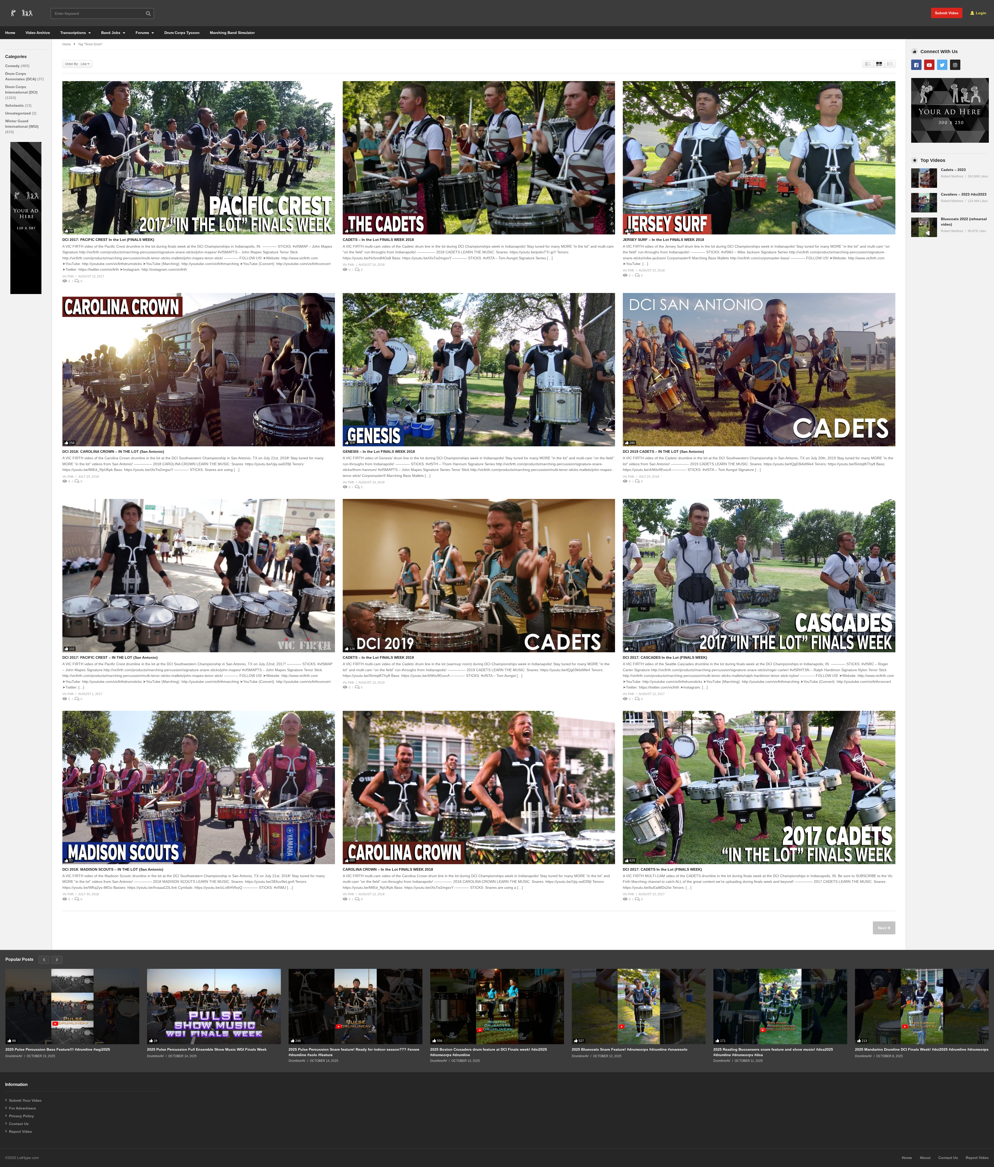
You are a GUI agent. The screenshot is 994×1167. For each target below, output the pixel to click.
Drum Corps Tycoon (182, 33)
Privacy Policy (21, 1116)
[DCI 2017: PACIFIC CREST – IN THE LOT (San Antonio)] (198, 575)
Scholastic (15, 105)
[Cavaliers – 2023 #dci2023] (924, 202)
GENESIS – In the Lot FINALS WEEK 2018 (379, 451)
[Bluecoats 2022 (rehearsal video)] (924, 227)
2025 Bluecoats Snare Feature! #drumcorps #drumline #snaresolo (630, 1049)
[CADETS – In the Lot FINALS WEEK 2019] (479, 575)
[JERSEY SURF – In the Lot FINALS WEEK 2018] (759, 157)
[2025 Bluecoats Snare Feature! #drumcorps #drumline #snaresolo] (639, 1006)
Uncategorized (18, 113)
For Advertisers (22, 1108)
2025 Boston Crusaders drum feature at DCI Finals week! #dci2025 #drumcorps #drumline (488, 1052)
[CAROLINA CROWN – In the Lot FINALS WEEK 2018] (479, 787)
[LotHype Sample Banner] (25, 293)
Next (882, 928)
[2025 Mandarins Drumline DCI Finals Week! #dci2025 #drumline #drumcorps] (922, 1006)
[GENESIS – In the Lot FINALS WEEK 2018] (479, 369)
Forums (143, 33)
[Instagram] (955, 65)
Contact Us (19, 1124)
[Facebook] (916, 65)
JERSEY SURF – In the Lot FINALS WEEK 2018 (663, 240)
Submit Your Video (25, 1100)
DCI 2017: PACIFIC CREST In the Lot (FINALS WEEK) (108, 240)
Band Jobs (111, 33)
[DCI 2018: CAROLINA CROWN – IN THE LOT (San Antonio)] (198, 369)
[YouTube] (929, 65)
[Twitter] (942, 65)
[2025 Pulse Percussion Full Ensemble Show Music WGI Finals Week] (214, 1006)
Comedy (13, 66)
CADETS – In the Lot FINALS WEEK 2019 (378, 657)
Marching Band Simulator (232, 33)
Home (10, 33)
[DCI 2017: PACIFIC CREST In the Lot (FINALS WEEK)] (198, 157)
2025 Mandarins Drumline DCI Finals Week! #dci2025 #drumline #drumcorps (922, 1049)
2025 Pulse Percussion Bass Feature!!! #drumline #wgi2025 (57, 1049)
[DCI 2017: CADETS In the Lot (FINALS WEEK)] (759, 787)
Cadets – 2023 (953, 170)
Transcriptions (73, 33)
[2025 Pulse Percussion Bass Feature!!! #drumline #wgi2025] (72, 1006)
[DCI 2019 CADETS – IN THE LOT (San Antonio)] (759, 369)
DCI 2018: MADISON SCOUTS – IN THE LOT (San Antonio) (112, 869)
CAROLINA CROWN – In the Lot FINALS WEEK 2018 (388, 869)
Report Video (20, 1131)
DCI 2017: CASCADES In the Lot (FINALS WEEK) (665, 657)
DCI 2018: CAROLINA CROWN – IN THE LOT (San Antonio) (113, 451)
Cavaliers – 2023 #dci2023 (963, 194)
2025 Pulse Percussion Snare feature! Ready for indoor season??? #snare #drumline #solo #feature (354, 1052)
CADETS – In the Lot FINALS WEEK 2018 (378, 240)
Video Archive (38, 33)
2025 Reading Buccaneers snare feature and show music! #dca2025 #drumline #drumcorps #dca (773, 1052)
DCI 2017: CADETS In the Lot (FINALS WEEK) (662, 869)
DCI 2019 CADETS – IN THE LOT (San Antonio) (663, 451)
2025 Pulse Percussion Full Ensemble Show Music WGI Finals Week (207, 1049)
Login (980, 13)
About (925, 1158)
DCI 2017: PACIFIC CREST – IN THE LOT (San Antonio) (110, 657)
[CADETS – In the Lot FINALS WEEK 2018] (479, 157)
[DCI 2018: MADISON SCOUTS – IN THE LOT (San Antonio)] (198, 787)
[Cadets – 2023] (924, 178)
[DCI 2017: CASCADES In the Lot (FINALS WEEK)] (759, 575)
